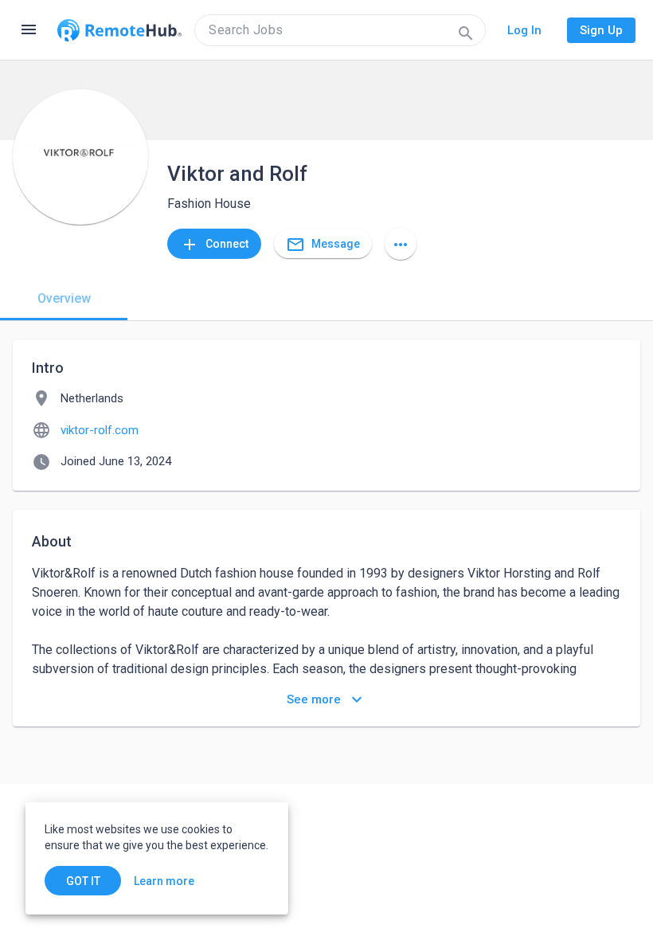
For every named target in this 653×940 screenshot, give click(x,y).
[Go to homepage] (119, 30)
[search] (340, 30)
